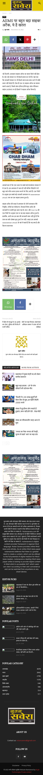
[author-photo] (21, 348)
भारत (10, 13)
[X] (20, 39)
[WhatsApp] (6, 39)
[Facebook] (13, 39)
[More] (34, 39)
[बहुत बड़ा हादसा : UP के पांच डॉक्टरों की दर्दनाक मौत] (8, 387)
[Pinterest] (27, 39)
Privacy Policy (26, 765)
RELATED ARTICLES (11, 367)
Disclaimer (15, 765)
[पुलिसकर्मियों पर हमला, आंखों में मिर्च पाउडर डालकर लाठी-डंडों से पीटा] (8, 611)
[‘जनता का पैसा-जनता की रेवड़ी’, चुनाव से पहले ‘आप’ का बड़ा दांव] (8, 433)
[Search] (39, 3)
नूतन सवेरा (7, 30)
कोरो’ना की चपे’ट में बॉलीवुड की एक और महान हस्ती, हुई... (27, 628)
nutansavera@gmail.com (26, 740)
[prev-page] (3, 443)
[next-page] (7, 443)
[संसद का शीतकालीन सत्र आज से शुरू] (8, 422)
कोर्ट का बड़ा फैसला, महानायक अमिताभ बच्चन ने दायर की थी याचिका (31, 324)
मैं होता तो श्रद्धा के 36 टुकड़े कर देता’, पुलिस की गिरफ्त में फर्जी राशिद (11, 324)
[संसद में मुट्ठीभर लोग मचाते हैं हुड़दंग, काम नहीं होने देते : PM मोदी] (8, 410)
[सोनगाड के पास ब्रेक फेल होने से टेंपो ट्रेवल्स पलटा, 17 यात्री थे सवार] (8, 599)
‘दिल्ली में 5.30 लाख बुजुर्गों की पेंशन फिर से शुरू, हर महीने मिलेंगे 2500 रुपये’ (27, 400)
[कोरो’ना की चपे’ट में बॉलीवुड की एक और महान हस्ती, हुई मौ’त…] (8, 629)
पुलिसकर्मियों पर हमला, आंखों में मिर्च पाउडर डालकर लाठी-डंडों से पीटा (27, 609)
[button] (4, 3)
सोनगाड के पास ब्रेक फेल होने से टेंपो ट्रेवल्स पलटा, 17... (27, 598)
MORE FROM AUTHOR (30, 367)
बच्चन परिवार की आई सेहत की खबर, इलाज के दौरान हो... (27, 639)
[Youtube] (24, 756)
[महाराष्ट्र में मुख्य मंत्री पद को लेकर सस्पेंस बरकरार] (8, 377)
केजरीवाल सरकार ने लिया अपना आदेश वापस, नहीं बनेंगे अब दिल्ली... (27, 651)
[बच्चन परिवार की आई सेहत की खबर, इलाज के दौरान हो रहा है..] (8, 640)
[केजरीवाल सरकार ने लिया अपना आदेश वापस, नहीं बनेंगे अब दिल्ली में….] (8, 652)
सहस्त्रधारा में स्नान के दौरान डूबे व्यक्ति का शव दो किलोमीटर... (28, 586)
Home (4, 13)
